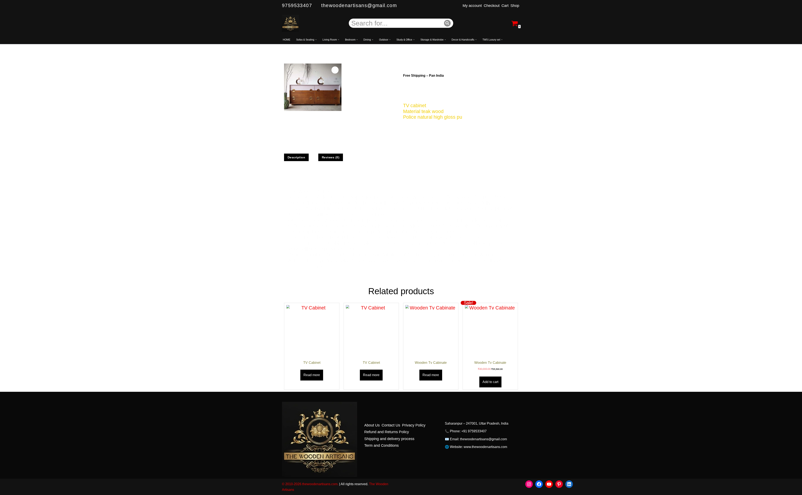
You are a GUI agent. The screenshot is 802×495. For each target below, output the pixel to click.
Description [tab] (296, 157)
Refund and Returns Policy (386, 432)
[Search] (447, 23)
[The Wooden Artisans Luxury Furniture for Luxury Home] (290, 23)
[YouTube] (549, 484)
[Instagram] (529, 484)
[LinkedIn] (569, 484)
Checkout (492, 5)
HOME (286, 39)
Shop (514, 5)
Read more (311, 375)
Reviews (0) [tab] (331, 157)
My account (472, 5)
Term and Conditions (381, 445)
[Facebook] (539, 484)
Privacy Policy (413, 425)
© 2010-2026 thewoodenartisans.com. (310, 484)
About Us (372, 425)
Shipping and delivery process (389, 438)
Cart (505, 5)
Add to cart (490, 382)
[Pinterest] (559, 484)
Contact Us (391, 425)
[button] (316, 39)
